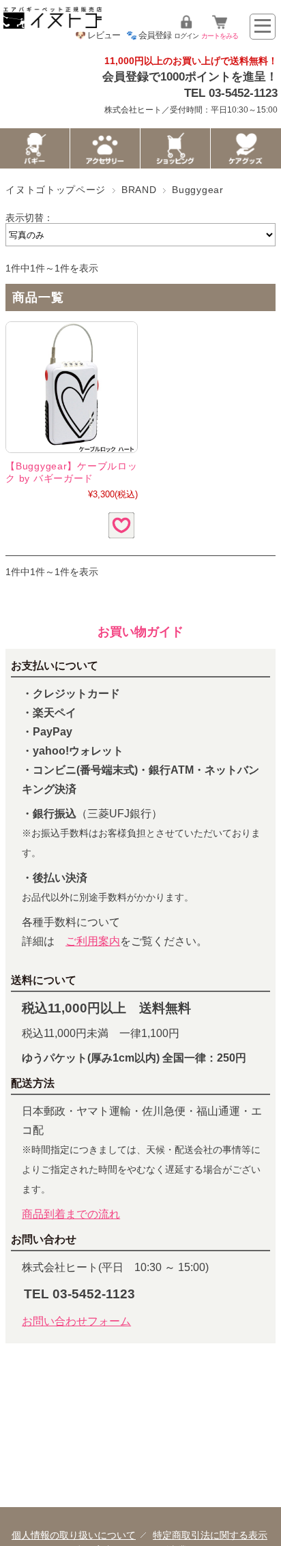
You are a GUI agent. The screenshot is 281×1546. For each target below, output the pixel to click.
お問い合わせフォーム (76, 1321)
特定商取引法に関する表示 (210, 1535)
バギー (35, 148)
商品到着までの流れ (71, 1214)
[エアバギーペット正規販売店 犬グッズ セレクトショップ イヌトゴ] (52, 25)
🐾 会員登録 (148, 35)
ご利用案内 (92, 941)
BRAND (138, 190)
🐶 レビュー (97, 35)
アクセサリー (105, 148)
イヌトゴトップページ (55, 190)
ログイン (186, 36)
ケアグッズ (246, 148)
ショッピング (175, 148)
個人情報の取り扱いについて (74, 1535)
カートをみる (219, 36)
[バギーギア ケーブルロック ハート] (71, 387)
